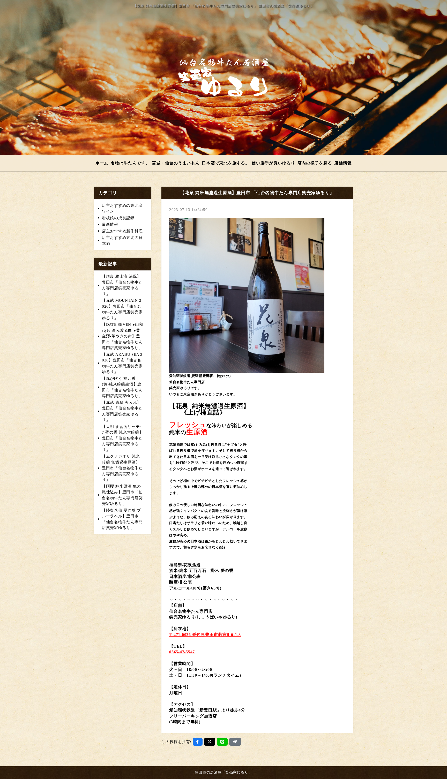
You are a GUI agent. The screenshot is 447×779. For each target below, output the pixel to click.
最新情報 (110, 224)
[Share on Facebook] (198, 742)
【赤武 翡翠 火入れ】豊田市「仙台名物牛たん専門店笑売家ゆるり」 (122, 411)
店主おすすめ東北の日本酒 (122, 241)
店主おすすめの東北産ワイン (122, 208)
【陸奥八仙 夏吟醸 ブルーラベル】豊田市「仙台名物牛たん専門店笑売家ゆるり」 (122, 519)
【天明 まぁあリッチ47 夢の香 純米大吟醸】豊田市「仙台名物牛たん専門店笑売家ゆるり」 (122, 438)
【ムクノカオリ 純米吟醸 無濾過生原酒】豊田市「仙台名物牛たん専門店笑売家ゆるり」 (122, 468)
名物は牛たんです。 (130, 163)
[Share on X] (209, 742)
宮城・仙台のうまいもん (175, 163)
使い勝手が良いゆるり (273, 163)
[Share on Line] (222, 742)
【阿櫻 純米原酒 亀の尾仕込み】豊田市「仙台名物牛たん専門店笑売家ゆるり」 (122, 495)
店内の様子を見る (314, 163)
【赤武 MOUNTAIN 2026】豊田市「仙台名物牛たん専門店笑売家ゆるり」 (122, 309)
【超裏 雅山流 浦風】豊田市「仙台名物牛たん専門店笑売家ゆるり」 (122, 285)
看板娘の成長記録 (118, 218)
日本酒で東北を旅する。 (225, 163)
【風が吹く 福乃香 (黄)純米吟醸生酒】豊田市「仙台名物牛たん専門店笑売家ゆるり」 (122, 387)
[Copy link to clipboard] (235, 742)
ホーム (101, 163)
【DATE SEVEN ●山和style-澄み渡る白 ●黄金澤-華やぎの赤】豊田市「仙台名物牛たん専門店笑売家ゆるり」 (122, 336)
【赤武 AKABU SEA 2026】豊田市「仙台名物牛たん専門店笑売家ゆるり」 (122, 363)
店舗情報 (343, 163)
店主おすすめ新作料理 (122, 231)
